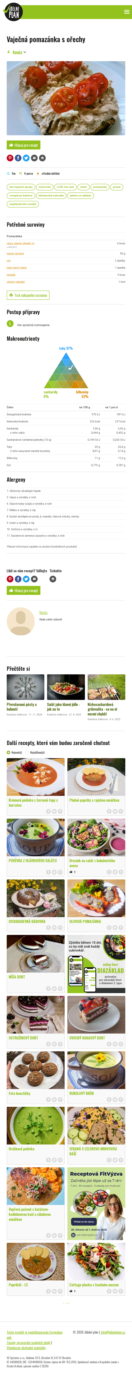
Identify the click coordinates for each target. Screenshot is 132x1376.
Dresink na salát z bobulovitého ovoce (92, 863)
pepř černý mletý (17, 267)
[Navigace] (126, 12)
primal (116, 187)
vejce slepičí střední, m (20, 243)
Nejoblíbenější (37, 752)
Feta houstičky (19, 1093)
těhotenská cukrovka (51, 195)
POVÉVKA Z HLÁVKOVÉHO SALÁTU (33, 860)
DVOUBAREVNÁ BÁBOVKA (27, 921)
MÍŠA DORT (17, 976)
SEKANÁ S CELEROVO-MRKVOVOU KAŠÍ (93, 1151)
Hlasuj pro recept (23, 145)
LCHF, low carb (65, 187)
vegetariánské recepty (22, 204)
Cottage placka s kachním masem (94, 1284)
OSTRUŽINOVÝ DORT (23, 1037)
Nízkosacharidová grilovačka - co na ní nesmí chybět (102, 709)
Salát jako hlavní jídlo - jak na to (63, 706)
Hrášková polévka (21, 1148)
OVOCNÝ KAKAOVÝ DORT (87, 1037)
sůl (8, 260)
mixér (83, 187)
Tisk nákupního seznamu (28, 295)
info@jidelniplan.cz (113, 1332)
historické (45, 187)
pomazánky (100, 187)
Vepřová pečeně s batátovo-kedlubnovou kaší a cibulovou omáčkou (30, 1214)
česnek (11, 274)
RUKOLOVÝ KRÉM (81, 1093)
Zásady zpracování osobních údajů (28, 1342)
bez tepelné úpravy (20, 187)
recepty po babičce (20, 195)
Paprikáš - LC (18, 1284)
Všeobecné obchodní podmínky (26, 1347)
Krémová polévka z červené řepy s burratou (33, 802)
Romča (17, 52)
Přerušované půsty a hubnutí (22, 706)
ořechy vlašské (16, 282)
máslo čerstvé (15, 253)
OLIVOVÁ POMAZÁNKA (85, 921)
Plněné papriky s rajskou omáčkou (94, 800)
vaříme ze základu (80, 195)
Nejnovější (17, 752)
